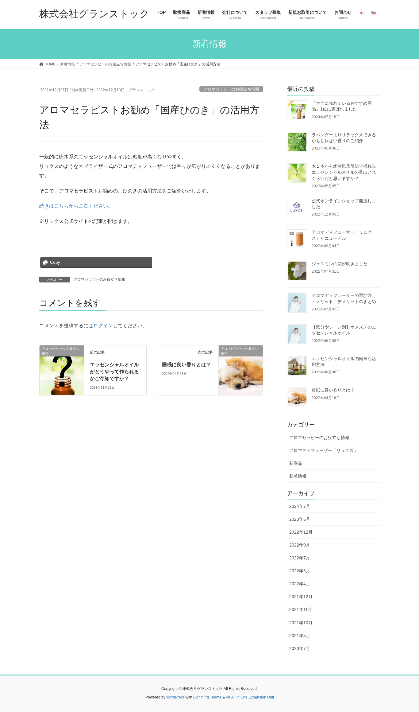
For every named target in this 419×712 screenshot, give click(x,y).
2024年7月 (299, 506)
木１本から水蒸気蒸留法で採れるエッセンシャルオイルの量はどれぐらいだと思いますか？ (344, 172)
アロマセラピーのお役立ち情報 (231, 89)
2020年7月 (299, 648)
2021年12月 (301, 596)
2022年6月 (299, 570)
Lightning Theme (207, 697)
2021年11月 (300, 609)
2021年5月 (299, 635)
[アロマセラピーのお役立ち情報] (62, 367)
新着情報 (297, 476)
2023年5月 (299, 519)
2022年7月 (299, 557)
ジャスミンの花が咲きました (339, 263)
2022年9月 (299, 545)
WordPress (175, 697)
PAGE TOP (403, 685)
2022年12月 (301, 532)
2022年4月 (299, 583)
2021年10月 (301, 622)
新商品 (295, 463)
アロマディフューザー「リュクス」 (323, 450)
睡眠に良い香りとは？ (186, 364)
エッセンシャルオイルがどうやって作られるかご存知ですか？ (114, 371)
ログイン (103, 325)
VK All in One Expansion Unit (250, 697)
